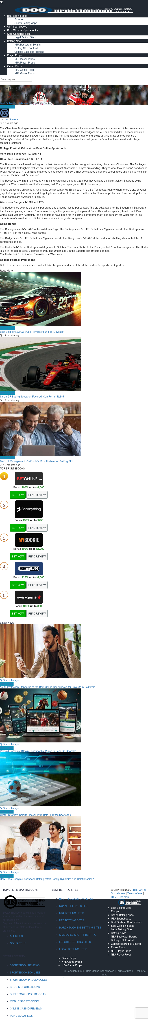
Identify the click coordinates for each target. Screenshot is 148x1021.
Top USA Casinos (21, 1015)
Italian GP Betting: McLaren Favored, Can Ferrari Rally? (32, 396)
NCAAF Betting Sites (73, 906)
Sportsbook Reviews (25, 965)
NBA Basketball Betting (27, 44)
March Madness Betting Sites (80, 927)
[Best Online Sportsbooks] (74, 10)
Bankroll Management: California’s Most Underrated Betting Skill (36, 461)
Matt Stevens (10, 119)
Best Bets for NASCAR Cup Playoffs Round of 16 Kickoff (32, 331)
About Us (16, 936)
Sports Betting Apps (25, 23)
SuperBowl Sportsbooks (27, 994)
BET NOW (18, 495)
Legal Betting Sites (25, 37)
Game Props (14, 66)
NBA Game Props (24, 73)
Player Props (14, 55)
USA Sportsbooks (17, 26)
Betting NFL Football (26, 48)
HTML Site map (120, 897)
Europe (18, 19)
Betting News (14, 41)
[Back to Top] (63, 978)
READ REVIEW (37, 495)
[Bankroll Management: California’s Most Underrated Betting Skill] (74, 429)
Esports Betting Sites (75, 942)
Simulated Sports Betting (77, 934)
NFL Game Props (24, 69)
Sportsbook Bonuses (25, 972)
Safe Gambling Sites (19, 33)
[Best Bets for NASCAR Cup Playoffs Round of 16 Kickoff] (74, 299)
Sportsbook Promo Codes (28, 979)
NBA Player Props (24, 62)
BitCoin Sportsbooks (25, 987)
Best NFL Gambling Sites (76, 898)
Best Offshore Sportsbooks (22, 30)
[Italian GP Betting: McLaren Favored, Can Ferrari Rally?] (74, 364)
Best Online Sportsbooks (14, 103)
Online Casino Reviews (26, 1008)
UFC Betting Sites (71, 920)
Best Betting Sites (17, 15)
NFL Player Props (24, 59)
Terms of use (135, 893)
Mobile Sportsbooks (24, 1001)
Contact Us (18, 943)
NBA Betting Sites (71, 913)
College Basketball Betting (29, 51)
